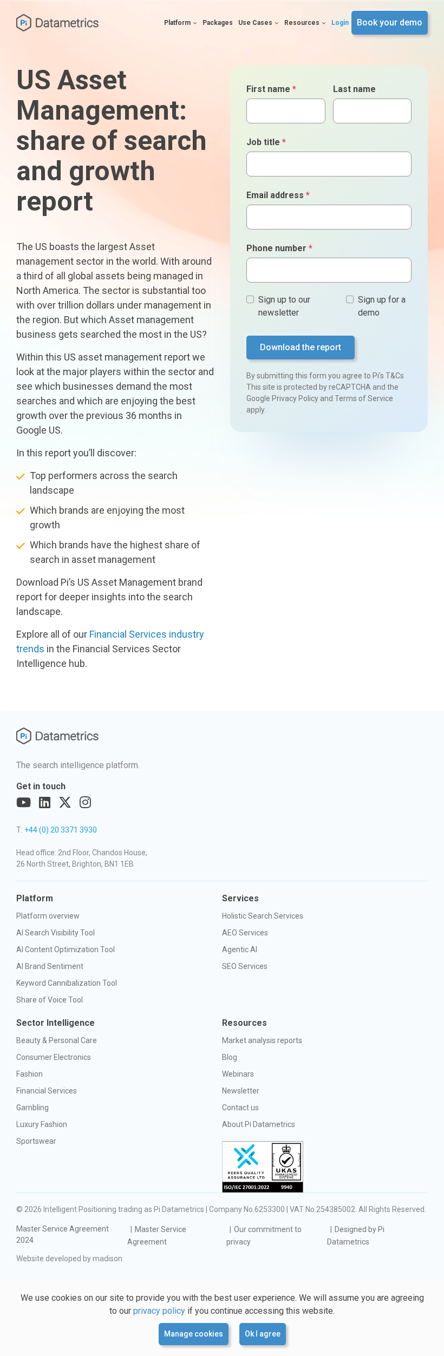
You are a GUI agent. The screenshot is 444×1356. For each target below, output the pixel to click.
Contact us (240, 1107)
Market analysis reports (262, 1040)
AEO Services (245, 932)
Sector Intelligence (55, 1023)
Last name (354, 89)
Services (240, 898)
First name (271, 89)
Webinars (238, 1074)
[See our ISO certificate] (262, 1167)
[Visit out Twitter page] (64, 802)
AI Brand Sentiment (49, 966)
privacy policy (159, 1311)
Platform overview (48, 916)
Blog (229, 1057)
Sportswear (36, 1141)
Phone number (279, 248)
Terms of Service (364, 398)
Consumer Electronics (53, 1057)
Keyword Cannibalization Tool (66, 983)
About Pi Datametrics (258, 1124)
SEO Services (244, 966)
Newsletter (240, 1090)
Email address (278, 195)
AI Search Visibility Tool (55, 932)
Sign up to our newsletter (284, 306)
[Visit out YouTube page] (23, 802)
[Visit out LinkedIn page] (44, 802)
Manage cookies (193, 1333)
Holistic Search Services (262, 916)
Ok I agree (262, 1333)
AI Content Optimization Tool (65, 949)
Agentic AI (239, 949)
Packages (218, 23)
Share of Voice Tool (49, 999)
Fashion (29, 1074)
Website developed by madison (69, 1258)
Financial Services (46, 1090)
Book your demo (389, 22)
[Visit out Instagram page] (85, 802)
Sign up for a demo (382, 306)
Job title (266, 142)
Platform (177, 23)
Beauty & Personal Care (56, 1040)
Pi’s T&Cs (388, 375)
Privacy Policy (295, 398)
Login (340, 23)
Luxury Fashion (41, 1124)
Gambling (32, 1107)
